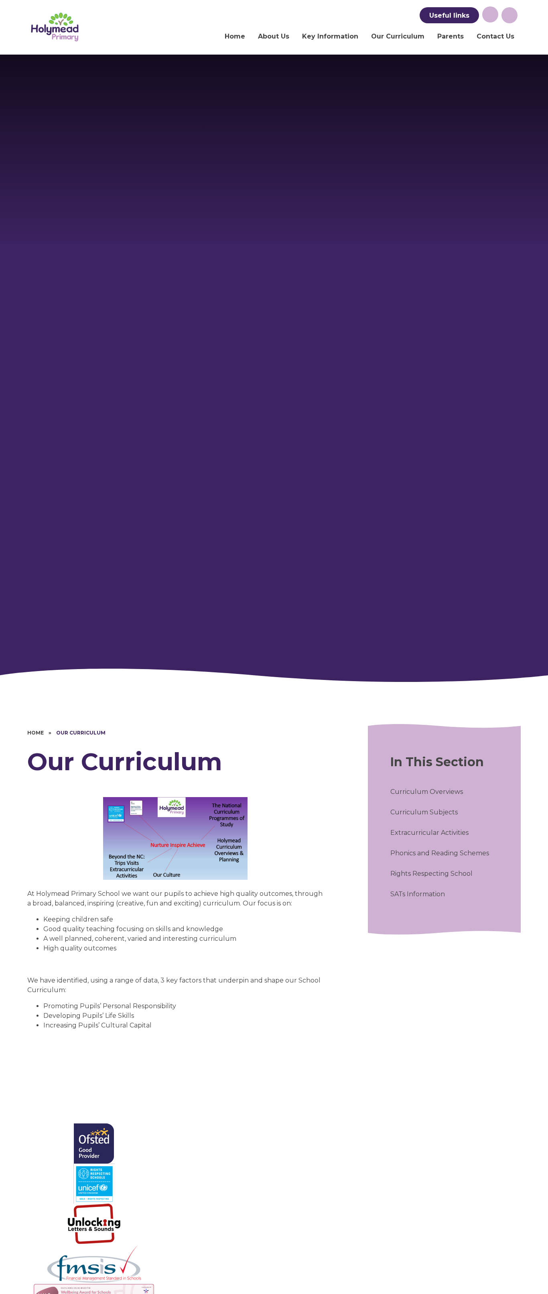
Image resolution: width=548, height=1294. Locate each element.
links (449, 15)
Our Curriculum (81, 733)
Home (35, 733)
